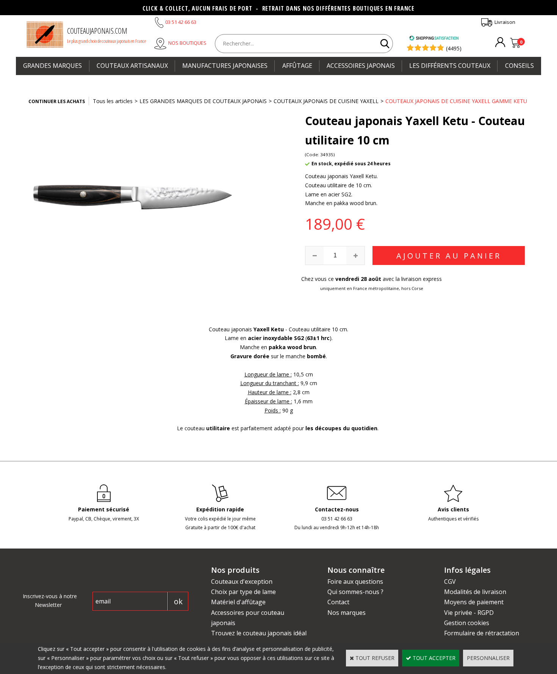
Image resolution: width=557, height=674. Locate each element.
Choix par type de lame (243, 592)
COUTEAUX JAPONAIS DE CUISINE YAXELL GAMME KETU (456, 101)
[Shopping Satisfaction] (433, 38)
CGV (450, 581)
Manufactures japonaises (225, 65)
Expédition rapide (220, 509)
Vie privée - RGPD (469, 612)
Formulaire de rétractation (481, 633)
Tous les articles (113, 101)
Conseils (519, 65)
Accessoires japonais (361, 65)
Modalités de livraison (475, 592)
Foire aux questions (355, 581)
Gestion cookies (466, 623)
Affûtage (297, 65)
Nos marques (346, 612)
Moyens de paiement (474, 602)
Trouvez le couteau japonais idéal (259, 633)
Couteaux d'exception (241, 581)
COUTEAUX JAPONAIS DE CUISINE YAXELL (326, 101)
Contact (338, 602)
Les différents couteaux (449, 65)
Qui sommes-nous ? (355, 592)
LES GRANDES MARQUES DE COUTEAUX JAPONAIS (203, 101)
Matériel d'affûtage (238, 602)
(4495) (454, 48)
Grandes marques (52, 65)
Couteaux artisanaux (132, 65)
